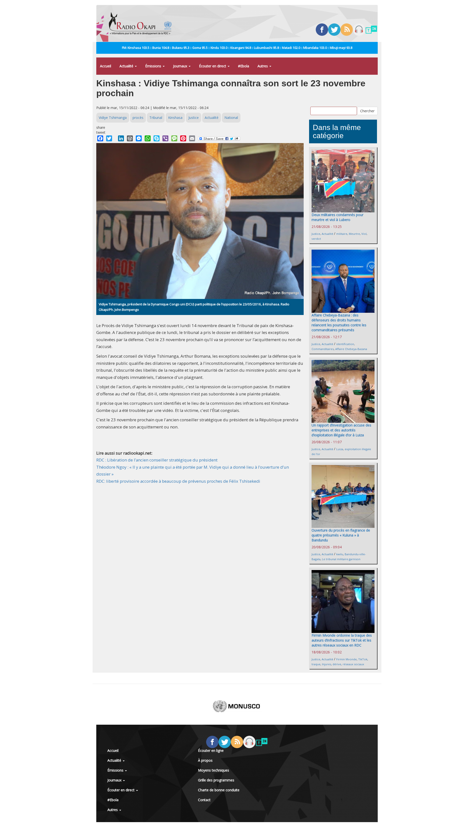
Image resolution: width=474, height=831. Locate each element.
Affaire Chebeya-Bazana (351, 349)
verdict (316, 238)
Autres (263, 66)
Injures (326, 664)
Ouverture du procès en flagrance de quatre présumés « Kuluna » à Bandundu (341, 535)
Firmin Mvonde (346, 659)
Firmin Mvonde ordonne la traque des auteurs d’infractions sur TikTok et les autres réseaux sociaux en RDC (342, 640)
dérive (337, 664)
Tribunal (155, 117)
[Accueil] (142, 23)
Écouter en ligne (211, 750)
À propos (205, 760)
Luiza (339, 449)
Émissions (153, 66)
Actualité (126, 66)
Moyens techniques (213, 770)
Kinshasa (175, 117)
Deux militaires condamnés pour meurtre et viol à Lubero (337, 217)
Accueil (105, 66)
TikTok (362, 659)
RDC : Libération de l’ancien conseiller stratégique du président (156, 460)
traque (316, 664)
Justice (193, 117)
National (231, 117)
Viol (364, 234)
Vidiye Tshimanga (113, 117)
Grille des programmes (216, 780)
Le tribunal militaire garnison (341, 559)
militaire (341, 234)
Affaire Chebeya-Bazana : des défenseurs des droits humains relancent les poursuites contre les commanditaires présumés (339, 322)
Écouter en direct (213, 66)
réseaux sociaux (353, 664)
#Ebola (243, 66)
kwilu (339, 554)
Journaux (180, 66)
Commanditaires (323, 349)
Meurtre (354, 234)
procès (138, 117)
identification (345, 344)
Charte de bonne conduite (218, 790)
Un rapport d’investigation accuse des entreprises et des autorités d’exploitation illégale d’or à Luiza (341, 430)
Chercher (367, 110)
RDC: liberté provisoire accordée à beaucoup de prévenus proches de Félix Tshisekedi (178, 481)
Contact (204, 799)
